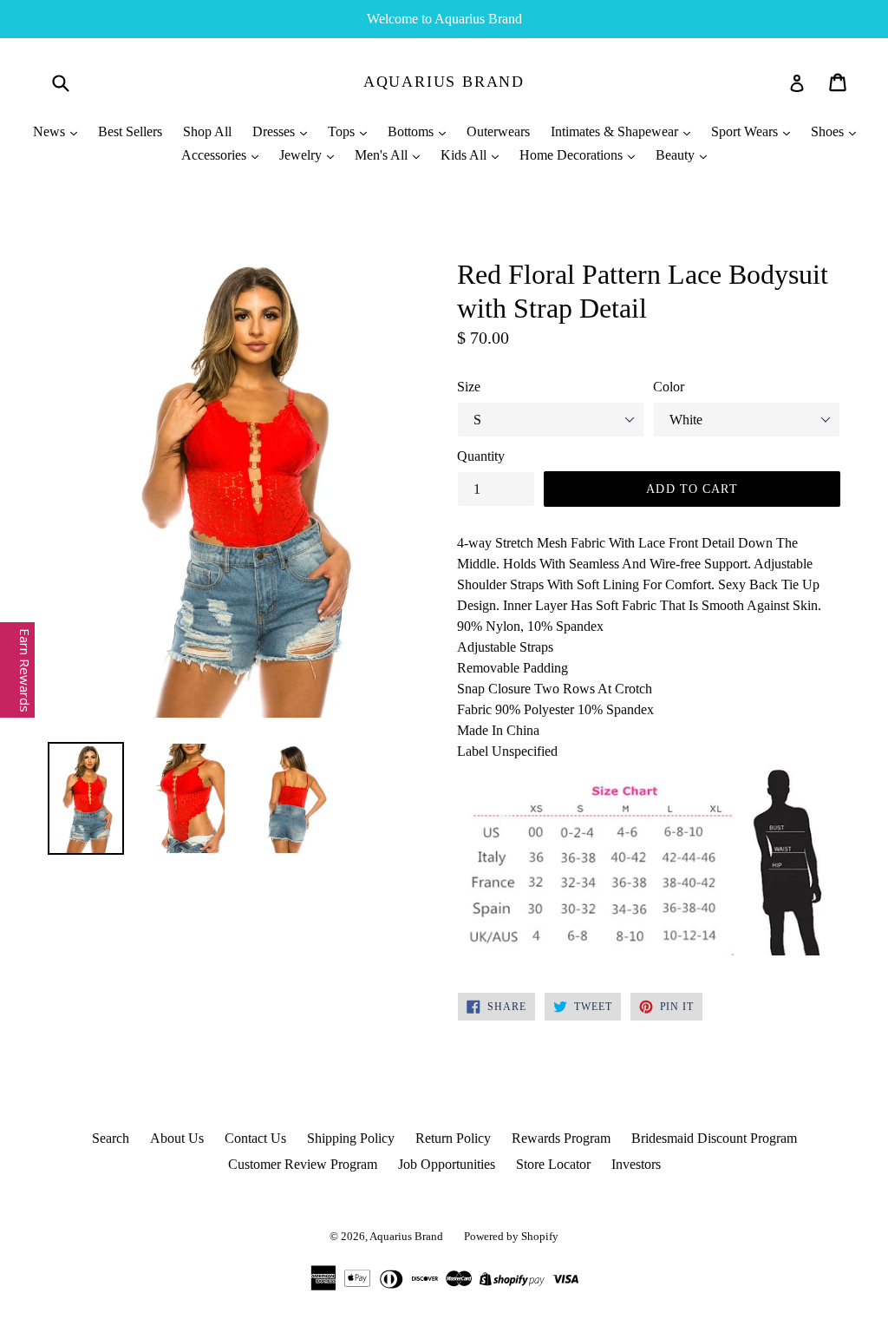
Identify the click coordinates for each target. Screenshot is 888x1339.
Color (668, 386)
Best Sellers (130, 131)
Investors (636, 1164)
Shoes (829, 131)
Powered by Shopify (511, 1236)
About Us (177, 1138)
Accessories (215, 155)
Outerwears (498, 131)
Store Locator (553, 1164)
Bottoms (412, 131)
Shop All (207, 131)
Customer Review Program (302, 1164)
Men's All (383, 155)
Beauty (677, 155)
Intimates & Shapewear (616, 131)
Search (110, 1138)
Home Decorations (572, 155)
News (51, 131)
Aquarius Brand (444, 81)
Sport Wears (746, 131)
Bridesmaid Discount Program (714, 1138)
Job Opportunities (446, 1164)
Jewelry (302, 155)
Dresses (275, 131)
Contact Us (255, 1138)
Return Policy (453, 1138)
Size (468, 386)
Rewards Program (561, 1138)
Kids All (465, 155)
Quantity (481, 456)
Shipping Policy (351, 1138)
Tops (343, 131)
